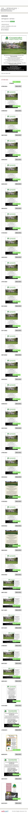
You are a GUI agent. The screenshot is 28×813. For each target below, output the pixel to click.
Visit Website (5, 29)
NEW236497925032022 (6, 11)
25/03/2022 (4, 16)
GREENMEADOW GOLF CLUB (7, 9)
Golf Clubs (12, 18)
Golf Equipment (5, 18)
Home (2, 8)
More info (18, 86)
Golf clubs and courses (11, 8)
